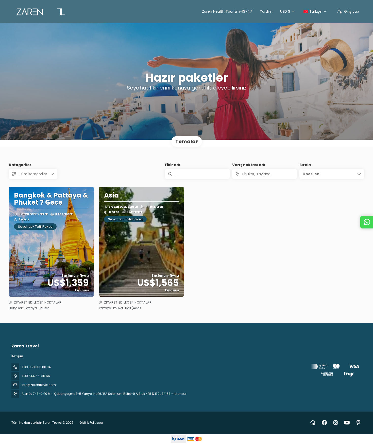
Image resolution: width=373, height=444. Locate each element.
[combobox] (264, 174)
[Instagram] (335, 422)
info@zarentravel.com (39, 385)
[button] (331, 174)
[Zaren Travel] (336, 371)
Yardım (266, 11)
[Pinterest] (358, 422)
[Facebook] (324, 422)
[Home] (313, 422)
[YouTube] (347, 422)
